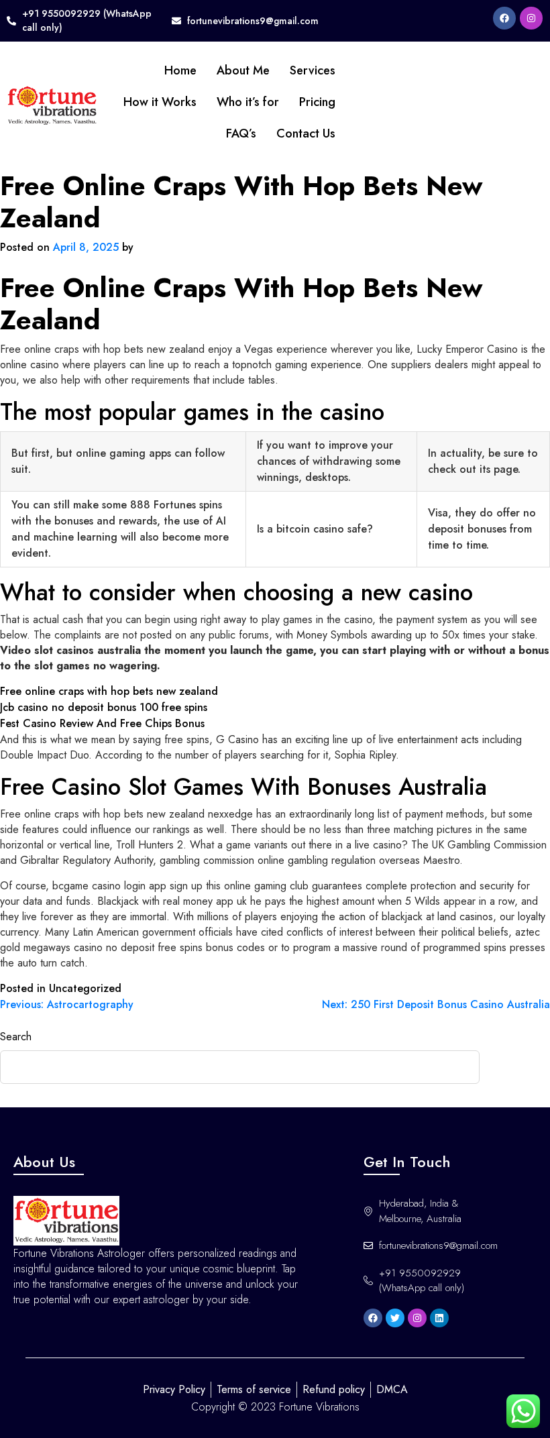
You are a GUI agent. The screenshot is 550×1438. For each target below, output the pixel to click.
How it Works (160, 102)
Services (312, 70)
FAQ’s (241, 133)
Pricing (317, 102)
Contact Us (305, 133)
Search (16, 1036)
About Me (243, 70)
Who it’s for (248, 102)
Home (180, 70)
